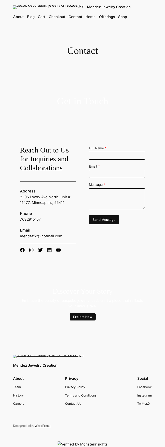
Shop (122, 17)
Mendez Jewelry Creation (109, 7)
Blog (31, 17)
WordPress (42, 425)
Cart (41, 17)
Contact (75, 17)
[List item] (22, 250)
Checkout (57, 17)
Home (91, 17)
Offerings (107, 17)
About (18, 17)
